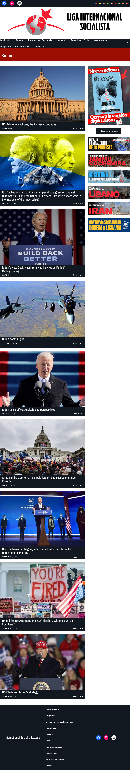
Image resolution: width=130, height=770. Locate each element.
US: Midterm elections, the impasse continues (29, 124)
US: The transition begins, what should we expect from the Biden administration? (36, 551)
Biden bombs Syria (13, 339)
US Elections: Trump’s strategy (20, 692)
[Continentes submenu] (12, 40)
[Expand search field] (126, 43)
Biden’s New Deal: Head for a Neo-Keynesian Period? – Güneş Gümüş (35, 269)
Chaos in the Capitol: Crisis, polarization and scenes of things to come (39, 479)
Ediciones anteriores (108, 131)
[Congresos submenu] (11, 46)
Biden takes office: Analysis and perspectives (28, 409)
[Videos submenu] (43, 46)
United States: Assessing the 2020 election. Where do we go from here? (37, 622)
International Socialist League (22, 737)
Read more (78, 128)
